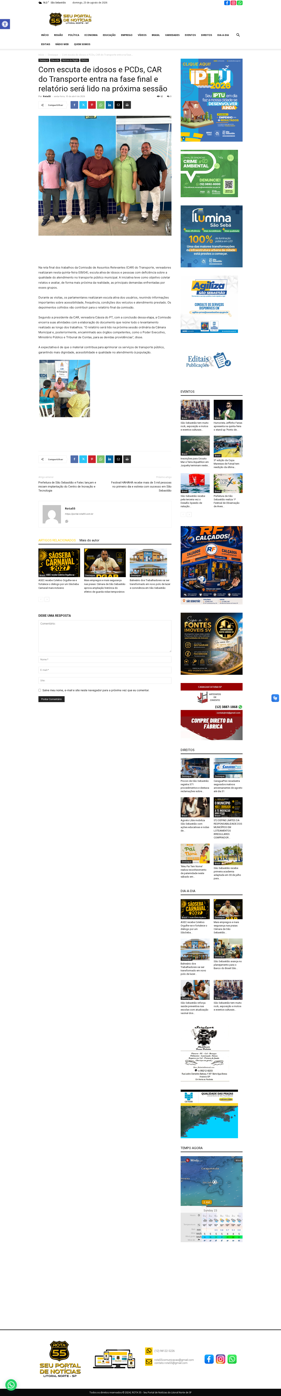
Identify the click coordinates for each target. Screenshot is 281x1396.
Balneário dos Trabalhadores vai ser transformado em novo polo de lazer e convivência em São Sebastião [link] (150, 584)
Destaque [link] (53, 54)
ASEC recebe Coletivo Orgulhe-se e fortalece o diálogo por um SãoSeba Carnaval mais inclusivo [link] (58, 584)
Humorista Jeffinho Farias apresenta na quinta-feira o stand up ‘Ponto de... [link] (228, 426)
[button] (11, 1385)
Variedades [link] (172, 35)
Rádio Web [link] (62, 44)
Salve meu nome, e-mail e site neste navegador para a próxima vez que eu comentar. (95, 690)
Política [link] (73, 35)
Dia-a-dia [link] (223, 35)
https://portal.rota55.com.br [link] (79, 514)
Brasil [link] (156, 35)
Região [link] (58, 35)
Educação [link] (109, 35)
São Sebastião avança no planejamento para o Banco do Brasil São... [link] (228, 965)
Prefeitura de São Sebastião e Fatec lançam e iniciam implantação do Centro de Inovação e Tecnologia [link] (67, 486)
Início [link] (45, 35)
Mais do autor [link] (89, 540)
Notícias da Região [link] (70, 60)
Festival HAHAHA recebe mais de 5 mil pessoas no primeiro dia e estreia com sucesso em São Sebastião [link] (141, 486)
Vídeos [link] (142, 35)
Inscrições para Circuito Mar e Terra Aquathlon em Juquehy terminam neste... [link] (195, 462)
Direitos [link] (206, 35)
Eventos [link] (190, 35)
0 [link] (170, 96)
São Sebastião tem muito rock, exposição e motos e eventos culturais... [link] (195, 426)
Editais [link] (45, 44)
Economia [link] (90, 35)
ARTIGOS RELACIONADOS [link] (57, 540)
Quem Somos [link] (82, 44)
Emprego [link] (126, 35)
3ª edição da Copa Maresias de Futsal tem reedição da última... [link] (226, 464)
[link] (5, 24)
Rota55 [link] (47, 96)
